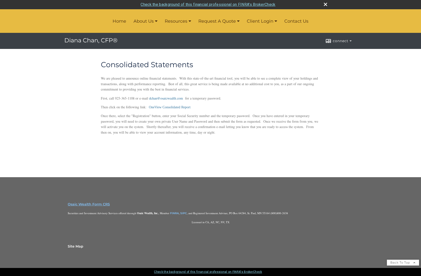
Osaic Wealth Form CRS (89, 204)
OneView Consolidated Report (170, 107)
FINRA (174, 213)
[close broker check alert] (325, 4)
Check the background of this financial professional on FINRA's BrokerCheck (208, 4)
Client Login (260, 21)
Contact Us (296, 21)
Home (119, 21)
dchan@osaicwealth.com (166, 98)
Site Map (75, 246)
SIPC (183, 213)
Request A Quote (217, 21)
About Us (144, 21)
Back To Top (400, 262)
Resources (176, 21)
